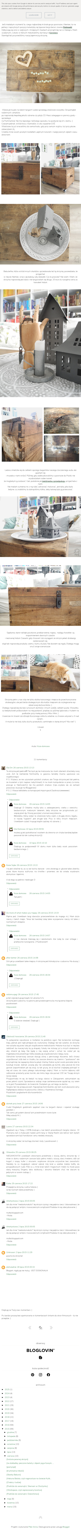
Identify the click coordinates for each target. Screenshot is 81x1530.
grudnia (10, 1432)
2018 (7, 1417)
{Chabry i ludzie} (14, 1482)
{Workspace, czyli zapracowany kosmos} (24, 1490)
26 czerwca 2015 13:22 (27, 865)
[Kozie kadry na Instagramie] (40, 1375)
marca (10, 1506)
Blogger (66, 1527)
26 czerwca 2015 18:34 (39, 975)
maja (9, 1498)
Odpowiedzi (14, 799)
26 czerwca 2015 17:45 (28, 994)
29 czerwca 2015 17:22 (22, 1183)
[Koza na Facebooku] (48, 1375)
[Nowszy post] (30, 1328)
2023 (7, 1397)
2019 (7, 1413)
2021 (7, 1405)
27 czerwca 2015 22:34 (22, 1126)
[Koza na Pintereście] (32, 1375)
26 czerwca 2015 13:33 (48, 913)
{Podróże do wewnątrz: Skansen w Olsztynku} (27, 1486)
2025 (7, 1389)
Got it (50, 15)
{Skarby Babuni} (14, 1474)
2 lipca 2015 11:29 (24, 1252)
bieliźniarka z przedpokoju (53, 481)
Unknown (10, 1252)
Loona (9, 1126)
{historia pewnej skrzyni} (17, 1459)
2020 (7, 1409)
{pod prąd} (11, 1467)
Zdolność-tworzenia (15, 1036)
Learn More (34, 15)
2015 (7, 1429)
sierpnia (11, 1448)
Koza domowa (20, 804)
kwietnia (11, 1502)
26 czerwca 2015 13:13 (23, 767)
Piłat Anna (33, 1527)
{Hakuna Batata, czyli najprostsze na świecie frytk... (29, 1478)
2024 (7, 1393)
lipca (9, 1452)
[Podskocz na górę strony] (40, 1517)
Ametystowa (12, 1201)
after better (11, 957)
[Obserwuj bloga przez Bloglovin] (40, 1351)
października (12, 1440)
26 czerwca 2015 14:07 (39, 935)
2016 (7, 1425)
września (11, 1444)
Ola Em (9, 767)
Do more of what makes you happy (21, 913)
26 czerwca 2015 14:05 (39, 804)
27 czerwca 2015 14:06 (32, 1103)
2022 (7, 1401)
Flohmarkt (67, 27)
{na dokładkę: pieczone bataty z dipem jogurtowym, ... (30, 1463)
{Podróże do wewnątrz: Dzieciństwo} (23, 1494)
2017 (7, 1421)
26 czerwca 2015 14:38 (27, 957)
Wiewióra (10, 1152)
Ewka (8, 1183)
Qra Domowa (19, 829)
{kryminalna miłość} (15, 1471)
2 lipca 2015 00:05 (26, 1201)
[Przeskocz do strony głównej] (40, 1327)
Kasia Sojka (11, 865)
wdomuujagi (11, 994)
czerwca (11, 1456)
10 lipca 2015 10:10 (38, 843)
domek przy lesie (13, 1103)
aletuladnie (11, 1267)
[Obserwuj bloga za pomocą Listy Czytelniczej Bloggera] (40, 1358)
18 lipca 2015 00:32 (26, 1267)
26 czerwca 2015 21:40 (35, 1036)
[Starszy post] (51, 1328)
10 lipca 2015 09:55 (35, 829)
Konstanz (53, 32)
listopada (11, 1436)
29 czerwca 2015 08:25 (25, 1152)
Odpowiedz (11, 794)
